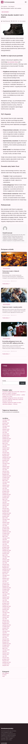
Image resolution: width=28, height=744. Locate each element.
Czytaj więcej (5, 283)
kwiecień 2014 (5, 634)
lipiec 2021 (4, 499)
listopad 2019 (5, 530)
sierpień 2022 (5, 479)
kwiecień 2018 (5, 559)
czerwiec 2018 (6, 556)
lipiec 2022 (5, 480)
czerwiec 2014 (6, 631)
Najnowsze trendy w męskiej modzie (12, 307)
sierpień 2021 (5, 497)
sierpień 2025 (5, 423)
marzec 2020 (5, 524)
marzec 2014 (5, 636)
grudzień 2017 (5, 566)
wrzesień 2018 (5, 552)
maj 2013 (4, 651)
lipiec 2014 (5, 629)
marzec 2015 (5, 617)
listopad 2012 (5, 660)
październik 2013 (6, 643)
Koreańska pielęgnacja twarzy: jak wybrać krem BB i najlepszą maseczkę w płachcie (13, 343)
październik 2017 (6, 569)
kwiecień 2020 (5, 522)
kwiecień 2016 (5, 597)
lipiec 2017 (5, 573)
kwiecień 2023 (5, 466)
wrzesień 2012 (5, 664)
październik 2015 (6, 606)
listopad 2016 (5, 586)
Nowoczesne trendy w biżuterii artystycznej (10, 272)
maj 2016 (4, 595)
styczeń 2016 (5, 601)
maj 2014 (4, 632)
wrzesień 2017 (5, 570)
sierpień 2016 (5, 590)
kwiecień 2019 (5, 541)
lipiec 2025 (5, 424)
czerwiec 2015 (5, 612)
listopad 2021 (5, 493)
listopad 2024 (5, 437)
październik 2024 (6, 438)
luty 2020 (4, 525)
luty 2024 (4, 451)
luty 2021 (4, 507)
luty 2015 (4, 618)
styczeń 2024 (5, 452)
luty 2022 (4, 488)
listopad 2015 (5, 604)
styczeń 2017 (5, 583)
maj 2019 (4, 539)
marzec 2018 (5, 561)
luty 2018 (4, 563)
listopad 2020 (5, 511)
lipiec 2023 (5, 462)
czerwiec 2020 (6, 519)
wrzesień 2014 (6, 626)
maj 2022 (4, 483)
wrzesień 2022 (6, 477)
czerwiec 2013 (5, 650)
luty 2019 (4, 544)
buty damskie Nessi (12, 62)
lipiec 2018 (5, 555)
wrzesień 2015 (5, 608)
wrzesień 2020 (6, 514)
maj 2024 (4, 446)
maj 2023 (4, 465)
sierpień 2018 (5, 553)
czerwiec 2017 (6, 575)
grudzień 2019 (5, 528)
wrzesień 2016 (5, 589)
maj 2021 (4, 502)
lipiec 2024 (5, 443)
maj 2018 (4, 558)
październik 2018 (6, 550)
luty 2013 (4, 656)
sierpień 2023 (5, 460)
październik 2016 (6, 587)
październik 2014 (6, 625)
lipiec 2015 (4, 611)
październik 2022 (6, 476)
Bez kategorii (5, 11)
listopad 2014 (5, 623)
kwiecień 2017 (5, 578)
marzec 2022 (5, 486)
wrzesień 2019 (5, 533)
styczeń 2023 (5, 471)
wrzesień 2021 (5, 496)
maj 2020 (4, 521)
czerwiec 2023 (6, 463)
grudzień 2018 (5, 547)
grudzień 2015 (5, 603)
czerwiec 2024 (6, 444)
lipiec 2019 (5, 536)
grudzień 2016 (5, 584)
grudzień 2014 (5, 622)
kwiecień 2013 (5, 653)
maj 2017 (4, 577)
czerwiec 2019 (6, 538)
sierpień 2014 (5, 628)
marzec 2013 (5, 654)
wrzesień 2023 (6, 458)
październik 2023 (6, 457)
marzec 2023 (5, 468)
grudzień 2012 (5, 659)
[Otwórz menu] (25, 2)
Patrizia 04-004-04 (7, 401)
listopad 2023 (5, 455)
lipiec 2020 (5, 517)
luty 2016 (4, 600)
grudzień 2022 (5, 472)
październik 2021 (6, 494)
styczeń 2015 (5, 620)
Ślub (3, 676)
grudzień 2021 (5, 491)
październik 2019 (6, 531)
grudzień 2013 (5, 640)
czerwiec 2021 (5, 500)
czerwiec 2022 (6, 482)
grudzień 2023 (5, 454)
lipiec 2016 (5, 592)
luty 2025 (4, 432)
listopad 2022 (5, 474)
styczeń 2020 (5, 527)
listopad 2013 (5, 642)
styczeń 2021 (5, 508)
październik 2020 (6, 513)
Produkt (4, 674)
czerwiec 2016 (6, 594)
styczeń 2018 (5, 564)
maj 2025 (4, 427)
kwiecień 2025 (5, 429)
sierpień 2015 (5, 609)
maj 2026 (4, 421)
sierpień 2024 (5, 441)
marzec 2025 (5, 430)
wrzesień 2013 (5, 645)
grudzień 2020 (5, 510)
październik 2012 (6, 662)
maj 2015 (4, 614)
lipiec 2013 (4, 648)
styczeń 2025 (5, 434)
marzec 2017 (5, 580)
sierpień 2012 (5, 665)
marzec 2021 (5, 505)
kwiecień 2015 (5, 615)
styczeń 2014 (5, 639)
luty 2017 (4, 581)
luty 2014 (4, 637)
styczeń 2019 (5, 545)
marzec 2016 (5, 598)
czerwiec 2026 (6, 420)
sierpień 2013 (5, 646)
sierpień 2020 (5, 516)
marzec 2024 (5, 449)
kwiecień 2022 (5, 485)
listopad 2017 (5, 567)
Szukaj (4, 380)
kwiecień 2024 (5, 448)
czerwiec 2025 (6, 426)
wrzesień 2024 (6, 440)
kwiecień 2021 (5, 504)
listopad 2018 (5, 549)
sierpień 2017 (5, 572)
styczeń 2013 (5, 657)
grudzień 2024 (6, 435)
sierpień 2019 (5, 535)
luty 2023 (4, 469)
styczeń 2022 (5, 490)
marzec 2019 (5, 542)
